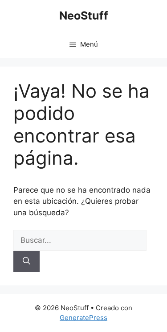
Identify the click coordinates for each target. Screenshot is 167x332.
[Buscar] (26, 261)
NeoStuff (83, 15)
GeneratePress (83, 317)
